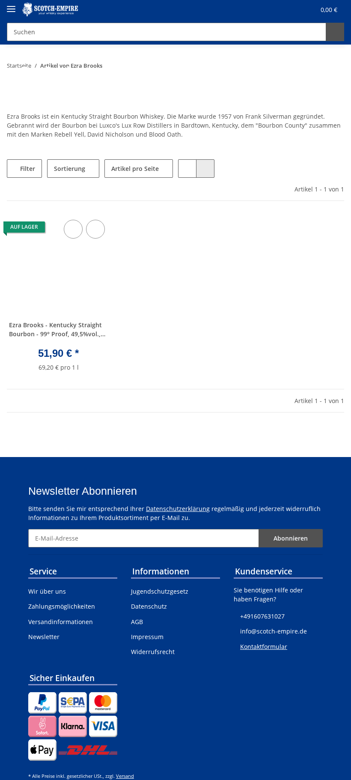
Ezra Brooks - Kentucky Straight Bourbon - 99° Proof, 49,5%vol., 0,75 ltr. (55, 331)
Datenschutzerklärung (178, 509)
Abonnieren (291, 538)
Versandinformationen (60, 622)
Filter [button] (26, 168)
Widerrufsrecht (153, 652)
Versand (125, 776)
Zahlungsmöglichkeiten (61, 606)
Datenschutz (149, 606)
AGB (137, 622)
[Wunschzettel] (292, 9)
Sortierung (69, 168)
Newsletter (43, 637)
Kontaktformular (263, 647)
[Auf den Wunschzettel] (95, 229)
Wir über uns (47, 591)
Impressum (147, 637)
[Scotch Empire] (50, 9)
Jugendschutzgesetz (159, 591)
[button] (274, 9)
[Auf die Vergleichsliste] (73, 229)
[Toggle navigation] (11, 5)
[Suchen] (335, 32)
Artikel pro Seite (135, 168)
